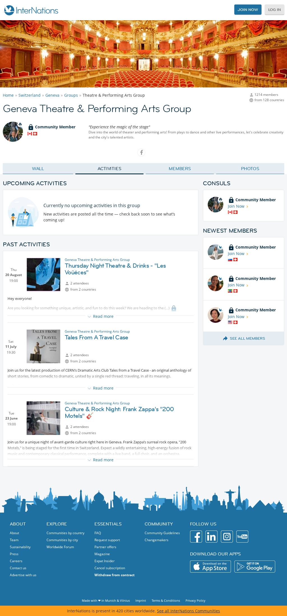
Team (14, 540)
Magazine (102, 554)
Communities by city (62, 540)
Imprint (140, 600)
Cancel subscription (109, 568)
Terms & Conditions (166, 600)
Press (14, 554)
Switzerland (29, 95)
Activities (109, 168)
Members (180, 168)
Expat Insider (104, 561)
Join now (248, 9)
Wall (38, 168)
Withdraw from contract (114, 575)
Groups (71, 95)
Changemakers (156, 540)
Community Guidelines (162, 533)
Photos (250, 168)
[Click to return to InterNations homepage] (31, 10)
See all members (247, 338)
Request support (107, 540)
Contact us (18, 568)
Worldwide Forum (60, 547)
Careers (16, 561)
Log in (274, 9)
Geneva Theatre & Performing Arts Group (97, 259)
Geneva (52, 95)
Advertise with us (23, 575)
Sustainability (20, 547)
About (14, 533)
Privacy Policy (195, 600)
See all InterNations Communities (188, 610)
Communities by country (65, 533)
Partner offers (105, 547)
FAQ (97, 533)
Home (8, 95)
